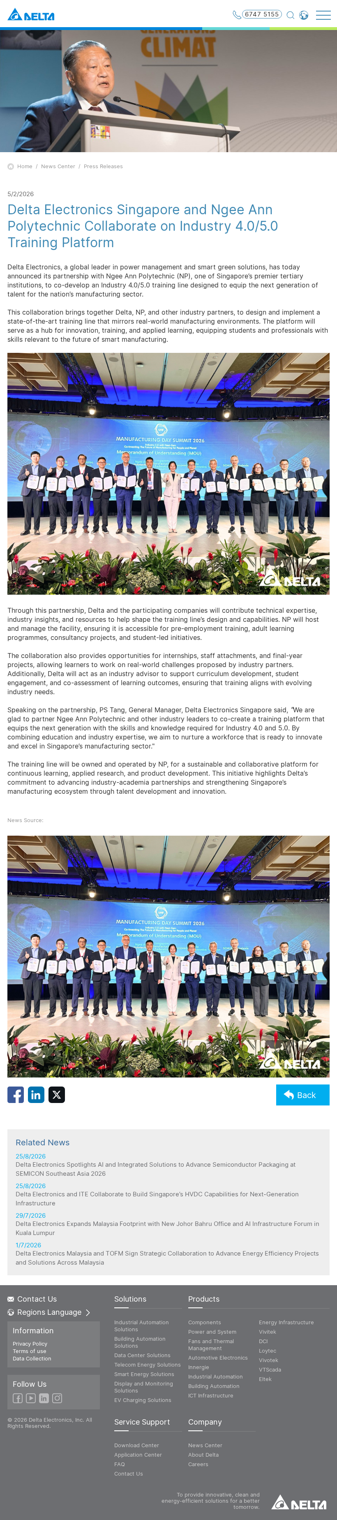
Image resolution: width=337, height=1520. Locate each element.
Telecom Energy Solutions (147, 1364)
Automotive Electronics (218, 1357)
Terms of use (29, 1351)
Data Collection (32, 1358)
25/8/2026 (155, 1165)
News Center (58, 166)
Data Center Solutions (142, 1355)
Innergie (198, 1367)
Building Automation (214, 1386)
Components (204, 1322)
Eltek (265, 1379)
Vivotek (268, 1360)
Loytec (267, 1350)
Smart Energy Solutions (144, 1374)
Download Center (136, 1445)
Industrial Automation (215, 1376)
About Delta (203, 1454)
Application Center (138, 1454)
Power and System (212, 1331)
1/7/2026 (167, 1254)
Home (24, 166)
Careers (198, 1464)
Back (306, 1095)
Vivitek (267, 1331)
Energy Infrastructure (286, 1322)
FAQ (119, 1464)
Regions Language (49, 1312)
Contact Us (37, 1299)
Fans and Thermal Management (211, 1344)
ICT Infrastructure (210, 1395)
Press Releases (103, 166)
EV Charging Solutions (142, 1400)
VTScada (270, 1369)
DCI (263, 1341)
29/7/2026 (167, 1224)
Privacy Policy (30, 1343)
